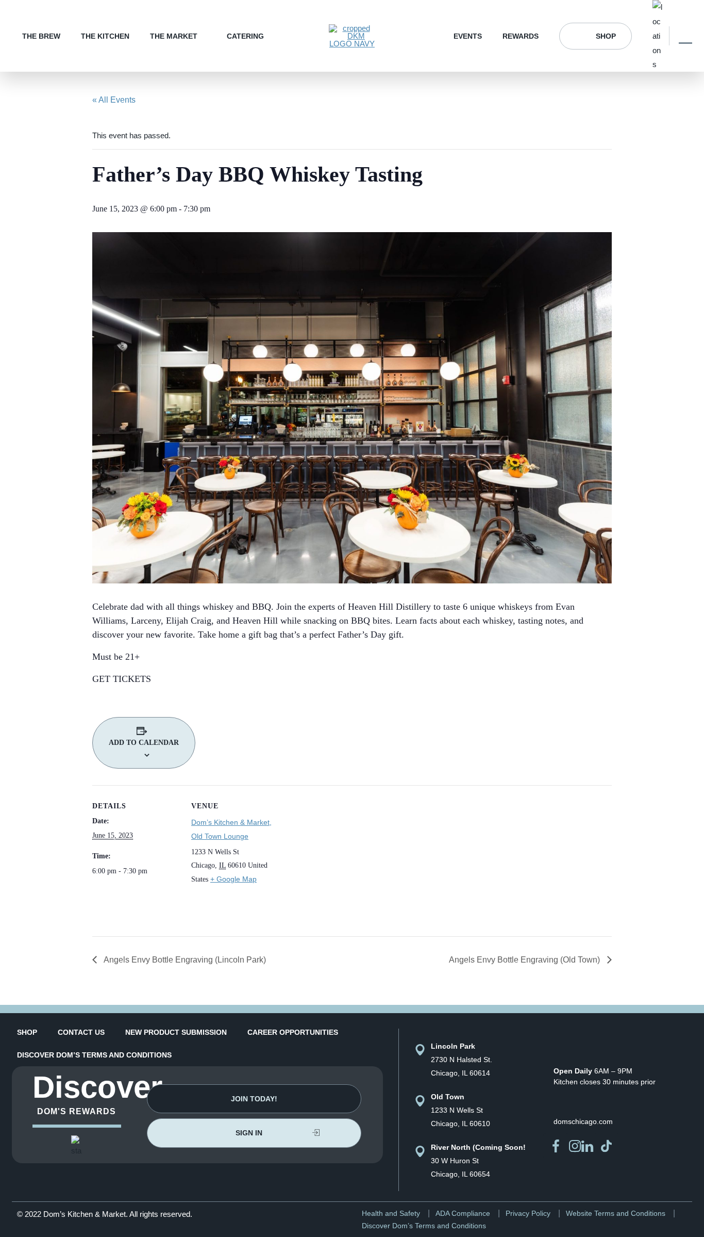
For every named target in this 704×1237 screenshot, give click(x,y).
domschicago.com (583, 1121)
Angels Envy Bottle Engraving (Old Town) (525, 959)
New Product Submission (176, 1032)
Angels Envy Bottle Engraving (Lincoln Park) (184, 959)
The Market (173, 36)
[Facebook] (556, 1146)
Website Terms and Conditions (615, 1213)
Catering (245, 36)
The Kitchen (105, 36)
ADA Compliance (462, 1213)
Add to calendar (144, 742)
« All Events (114, 99)
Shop (606, 36)
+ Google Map (233, 879)
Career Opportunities (292, 1032)
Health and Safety (391, 1213)
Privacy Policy (528, 1213)
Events (468, 36)
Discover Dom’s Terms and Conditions (94, 1055)
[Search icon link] (685, 35)
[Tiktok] (606, 1146)
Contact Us (81, 1032)
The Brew (41, 36)
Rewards (520, 36)
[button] (254, 1098)
